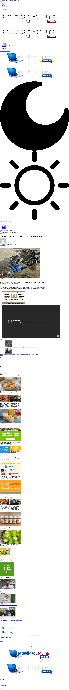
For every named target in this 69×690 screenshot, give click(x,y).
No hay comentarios (3, 246)
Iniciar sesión (11, 230)
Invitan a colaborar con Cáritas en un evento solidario (8, 605)
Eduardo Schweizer (4, 245)
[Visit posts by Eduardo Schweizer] (3, 243)
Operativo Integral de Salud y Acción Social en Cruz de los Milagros (11, 620)
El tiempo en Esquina (3, 373)
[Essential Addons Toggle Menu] (0, 50)
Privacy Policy (12, 0)
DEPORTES (2, 589)
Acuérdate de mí (3, 685)
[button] (1, 1)
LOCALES (5, 589)
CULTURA (3, 5)
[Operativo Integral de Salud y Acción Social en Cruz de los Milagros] (7, 617)
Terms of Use (18, 0)
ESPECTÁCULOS (5, 6)
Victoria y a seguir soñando (4, 591)
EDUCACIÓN (4, 3)
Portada (1, 233)
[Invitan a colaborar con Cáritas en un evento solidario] (7, 602)
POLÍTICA (3, 4)
